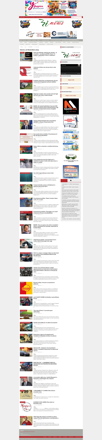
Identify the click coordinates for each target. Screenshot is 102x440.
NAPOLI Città (28, 44)
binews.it (40, 56)
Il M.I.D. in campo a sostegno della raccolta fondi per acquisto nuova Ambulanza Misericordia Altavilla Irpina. (46, 254)
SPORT (38, 40)
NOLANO (68, 42)
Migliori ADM (71, 79)
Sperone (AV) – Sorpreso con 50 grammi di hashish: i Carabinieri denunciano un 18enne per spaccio (45, 349)
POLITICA (24, 40)
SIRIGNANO (51, 42)
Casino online (71, 87)
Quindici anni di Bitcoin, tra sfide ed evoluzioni (45, 322)
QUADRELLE (41, 42)
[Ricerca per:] (76, 17)
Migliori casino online (71, 95)
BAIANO (26, 42)
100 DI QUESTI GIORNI (45, 40)
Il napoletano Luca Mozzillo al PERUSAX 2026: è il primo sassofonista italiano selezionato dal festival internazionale (70, 201)
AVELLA (21, 42)
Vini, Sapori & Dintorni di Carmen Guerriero (70, 40)
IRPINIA (64, 42)
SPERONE (46, 42)
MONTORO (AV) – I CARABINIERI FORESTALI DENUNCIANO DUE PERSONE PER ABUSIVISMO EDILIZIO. (45, 364)
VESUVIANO (22, 44)
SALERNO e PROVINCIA (75, 42)
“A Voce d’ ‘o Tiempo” (50, 44)
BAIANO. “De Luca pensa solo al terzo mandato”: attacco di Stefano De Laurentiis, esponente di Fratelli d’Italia (45, 226)
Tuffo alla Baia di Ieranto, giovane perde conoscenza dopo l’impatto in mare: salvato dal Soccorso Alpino (70, 197)
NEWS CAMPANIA (34, 44)
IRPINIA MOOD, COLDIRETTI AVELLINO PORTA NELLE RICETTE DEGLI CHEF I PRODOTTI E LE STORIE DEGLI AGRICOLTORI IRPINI (70, 205)
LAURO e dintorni (58, 42)
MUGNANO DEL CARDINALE (33, 42)
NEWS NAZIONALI (42, 44)
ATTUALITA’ (34, 40)
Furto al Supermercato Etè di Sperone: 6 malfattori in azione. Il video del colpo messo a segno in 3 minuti (45, 161)
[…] (43, 63)
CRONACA (29, 40)
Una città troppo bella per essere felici (43, 173)
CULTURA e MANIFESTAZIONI (55, 40)
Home (21, 40)
